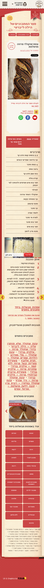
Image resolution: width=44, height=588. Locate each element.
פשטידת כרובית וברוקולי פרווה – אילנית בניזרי (22, 374)
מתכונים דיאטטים (14, 482)
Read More (28, 255)
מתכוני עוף (14, 507)
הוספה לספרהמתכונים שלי (27, 112)
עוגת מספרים (27, 539)
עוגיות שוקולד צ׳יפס (31, 543)
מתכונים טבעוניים (13, 474)
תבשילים (31, 515)
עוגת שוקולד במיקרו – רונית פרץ (22, 381)
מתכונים (9, 529)
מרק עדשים (20, 546)
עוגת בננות (34, 541)
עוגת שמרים (37, 536)
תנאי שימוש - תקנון (31, 550)
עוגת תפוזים (24, 534)
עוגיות (14, 433)
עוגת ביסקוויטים (25, 536)
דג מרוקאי (37, 546)
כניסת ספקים (18, 529)
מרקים (31, 523)
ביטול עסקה (28, 529)
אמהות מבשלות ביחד (27, 307)
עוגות (29, 139)
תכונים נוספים (29, 309)
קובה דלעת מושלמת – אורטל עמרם (21, 387)
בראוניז (12, 543)
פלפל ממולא (11, 546)
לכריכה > (34, 34)
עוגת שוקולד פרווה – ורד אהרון (23, 379)
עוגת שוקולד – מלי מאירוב (23, 353)
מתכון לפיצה (33, 534)
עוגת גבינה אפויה (28, 548)
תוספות (13, 490)
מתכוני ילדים (31, 490)
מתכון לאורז (31, 457)
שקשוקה (36, 539)
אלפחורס (19, 543)
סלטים (14, 498)
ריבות (14, 466)
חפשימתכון (10, 18)
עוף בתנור (29, 546)
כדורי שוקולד (34, 532)
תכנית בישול (18, 550)
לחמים (14, 457)
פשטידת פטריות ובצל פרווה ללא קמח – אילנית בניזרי (22, 363)
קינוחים (31, 498)
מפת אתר (37, 529)
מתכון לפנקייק (13, 532)
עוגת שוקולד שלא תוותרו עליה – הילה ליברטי (22, 345)
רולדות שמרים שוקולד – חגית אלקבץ (22, 359)
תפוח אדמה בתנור (12, 536)
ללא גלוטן (13, 515)
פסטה (31, 474)
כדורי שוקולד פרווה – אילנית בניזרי (22, 350)
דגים (31, 449)
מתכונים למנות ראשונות (31, 483)
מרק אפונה (18, 539)
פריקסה (10, 539)
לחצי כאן (35, 106)
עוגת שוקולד (24, 532)
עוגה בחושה (14, 534)
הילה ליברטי (25, 50)
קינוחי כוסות (31, 466)
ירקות (14, 449)
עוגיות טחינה (24, 541)
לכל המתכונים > (23, 34)
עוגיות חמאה (14, 541)
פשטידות (31, 507)
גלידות (13, 441)
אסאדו (10, 550)
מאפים (31, 441)
